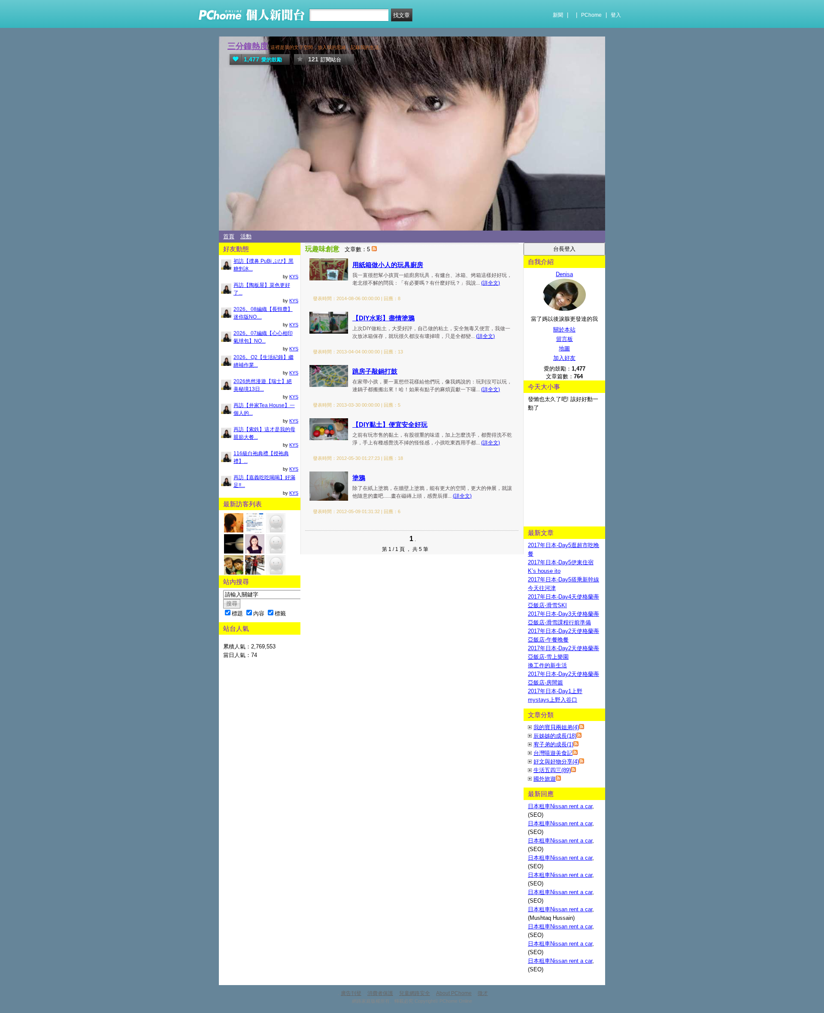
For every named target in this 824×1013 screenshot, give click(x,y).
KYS (293, 276)
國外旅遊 (544, 779)
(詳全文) (490, 283)
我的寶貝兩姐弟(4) (556, 727)
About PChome (454, 993)
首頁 (228, 236)
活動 (245, 236)
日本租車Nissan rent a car (560, 806)
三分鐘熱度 (247, 46)
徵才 (483, 993)
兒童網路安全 (414, 993)
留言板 (564, 339)
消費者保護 (380, 993)
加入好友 (564, 358)
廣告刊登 (351, 993)
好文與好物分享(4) (556, 761)
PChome (591, 15)
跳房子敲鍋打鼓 (374, 371)
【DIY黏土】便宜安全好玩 (389, 424)
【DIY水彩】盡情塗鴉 (383, 318)
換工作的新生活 (547, 665)
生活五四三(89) (552, 770)
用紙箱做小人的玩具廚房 (387, 264)
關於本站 (564, 329)
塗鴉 (358, 477)
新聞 (558, 15)
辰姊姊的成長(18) (554, 736)
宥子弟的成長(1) (553, 744)
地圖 (564, 348)
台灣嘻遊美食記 (553, 753)
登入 (616, 15)
